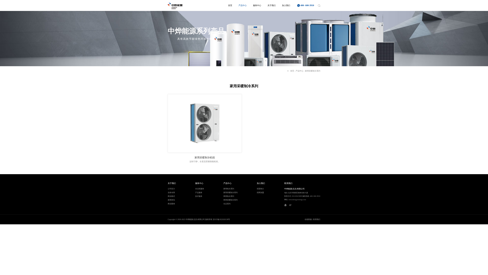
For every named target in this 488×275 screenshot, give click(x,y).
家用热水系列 (228, 189)
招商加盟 (260, 193)
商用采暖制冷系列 (230, 200)
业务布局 (171, 193)
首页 (230, 5)
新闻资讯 (171, 200)
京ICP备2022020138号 (221, 219)
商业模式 (171, 196)
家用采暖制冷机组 (205, 157)
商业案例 (171, 204)
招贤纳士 (260, 189)
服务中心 (257, 5)
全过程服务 (199, 189)
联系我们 (316, 219)
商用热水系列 (228, 196)
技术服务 (198, 196)
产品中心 (243, 5)
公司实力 (171, 189)
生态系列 (227, 204)
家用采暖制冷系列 (312, 71)
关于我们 (272, 5)
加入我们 (286, 5)
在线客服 (308, 219)
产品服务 (198, 193)
